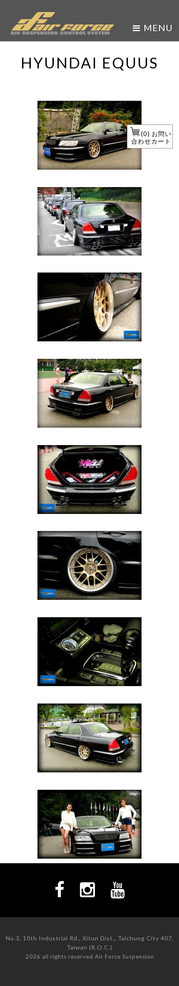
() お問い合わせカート (151, 137)
